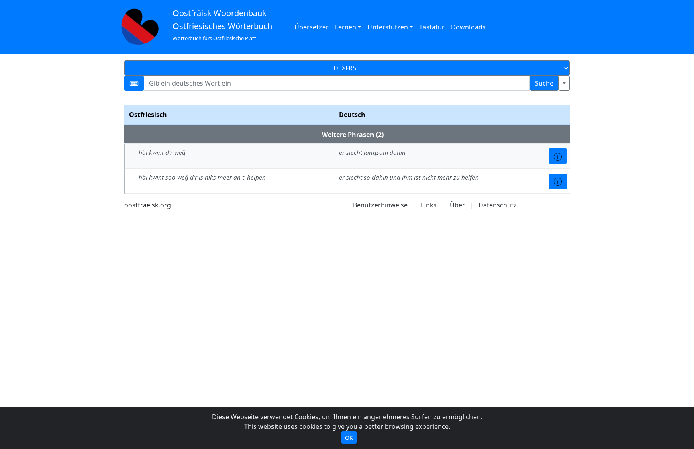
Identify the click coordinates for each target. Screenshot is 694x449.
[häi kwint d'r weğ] (558, 156)
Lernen (345, 27)
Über (457, 205)
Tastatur (432, 27)
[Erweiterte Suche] (564, 83)
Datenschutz (497, 205)
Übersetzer (311, 27)
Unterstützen (387, 27)
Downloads (468, 27)
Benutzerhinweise (380, 205)
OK (349, 437)
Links (429, 205)
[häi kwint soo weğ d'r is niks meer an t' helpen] (558, 181)
